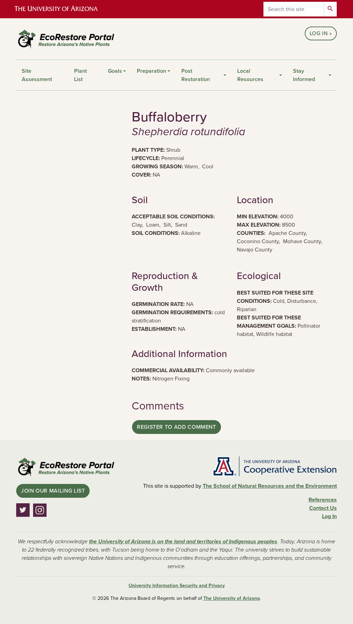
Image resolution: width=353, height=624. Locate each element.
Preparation (151, 71)
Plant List (80, 75)
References (323, 499)
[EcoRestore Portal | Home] (66, 39)
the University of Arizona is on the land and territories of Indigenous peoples (183, 541)
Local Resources (250, 75)
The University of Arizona (231, 598)
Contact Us (323, 508)
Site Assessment (37, 75)
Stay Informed (304, 75)
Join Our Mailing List (53, 490)
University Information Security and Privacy (177, 585)
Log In (319, 33)
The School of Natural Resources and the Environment (270, 486)
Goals (115, 71)
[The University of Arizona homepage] (62, 9)
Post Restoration (195, 75)
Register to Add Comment (176, 427)
